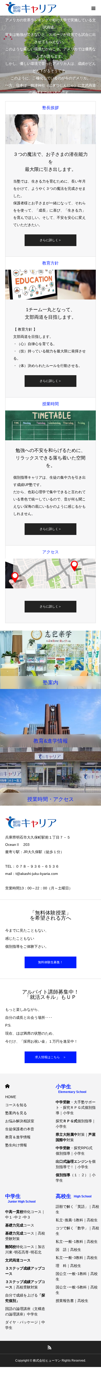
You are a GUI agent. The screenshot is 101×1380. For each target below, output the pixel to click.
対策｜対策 (76, 1137)
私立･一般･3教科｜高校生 (77, 1258)
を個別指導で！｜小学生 (76, 1164)
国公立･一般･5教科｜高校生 (77, 1290)
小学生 (71, 1089)
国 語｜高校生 (68, 1249)
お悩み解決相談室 (19, 1121)
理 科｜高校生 (68, 1266)
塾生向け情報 (16, 1145)
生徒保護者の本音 (19, 1129)
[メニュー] (93, 8)
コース (19, 1225)
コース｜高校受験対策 (25, 1236)
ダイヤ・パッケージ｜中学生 (25, 1325)
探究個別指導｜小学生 (76, 1123)
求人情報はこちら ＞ (50, 1057)
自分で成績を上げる (25, 1298)
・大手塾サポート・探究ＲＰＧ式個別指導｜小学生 (76, 1107)
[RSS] (49, 1347)
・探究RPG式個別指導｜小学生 (74, 1150)
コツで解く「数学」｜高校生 (77, 1231)
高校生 (73, 1196)
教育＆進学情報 (18, 1137)
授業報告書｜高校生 (72, 1301)
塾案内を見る (16, 1113)
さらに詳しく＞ (50, 240)
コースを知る (16, 1105)
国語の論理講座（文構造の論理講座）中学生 (25, 1311)
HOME (7, 1086)
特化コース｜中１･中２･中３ (25, 1214)
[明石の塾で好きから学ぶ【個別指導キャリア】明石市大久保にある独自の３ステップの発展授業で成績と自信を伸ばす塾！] (30, 8)
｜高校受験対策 (25, 1284)
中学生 (20, 1198)
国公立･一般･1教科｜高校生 (77, 1276)
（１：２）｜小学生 (76, 1177)
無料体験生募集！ (50, 962)
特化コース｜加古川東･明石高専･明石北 (25, 1249)
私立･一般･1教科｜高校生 (77, 1241)
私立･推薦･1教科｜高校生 (77, 1220)
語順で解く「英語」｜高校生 (77, 1209)
